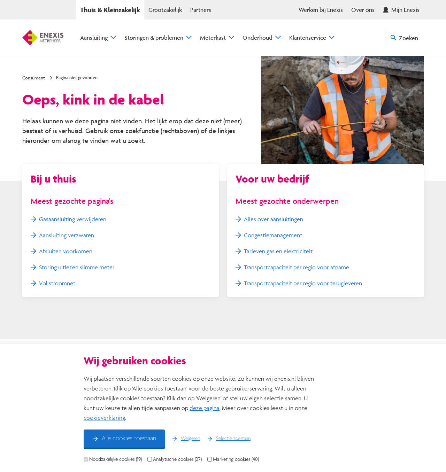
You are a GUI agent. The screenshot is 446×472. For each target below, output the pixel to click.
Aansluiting (94, 37)
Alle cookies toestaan (129, 438)
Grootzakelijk (165, 9)
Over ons (363, 9)
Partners (200, 9)
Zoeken (408, 37)
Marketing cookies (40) (236, 459)
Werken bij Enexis (321, 9)
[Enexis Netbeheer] (42, 37)
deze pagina (205, 407)
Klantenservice (307, 37)
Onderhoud (257, 37)
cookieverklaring (104, 417)
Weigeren (190, 438)
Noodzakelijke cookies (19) (115, 459)
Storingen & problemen (153, 37)
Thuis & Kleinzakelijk (110, 10)
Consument (33, 77)
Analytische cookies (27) (177, 459)
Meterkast (213, 37)
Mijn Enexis (405, 9)
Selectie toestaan (233, 438)
